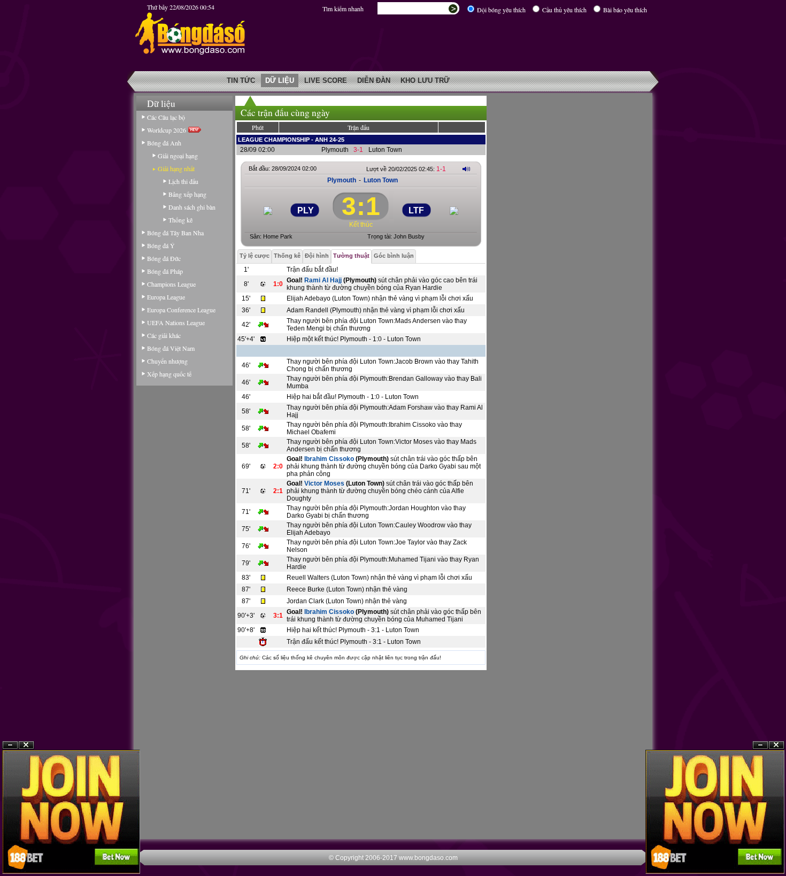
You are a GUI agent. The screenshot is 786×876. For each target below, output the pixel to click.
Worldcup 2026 (167, 130)
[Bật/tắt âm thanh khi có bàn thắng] (466, 168)
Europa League (166, 297)
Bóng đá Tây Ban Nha (175, 232)
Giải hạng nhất (176, 168)
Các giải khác (164, 335)
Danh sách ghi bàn (191, 207)
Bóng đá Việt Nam (171, 348)
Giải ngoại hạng (178, 155)
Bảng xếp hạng (187, 194)
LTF (416, 210)
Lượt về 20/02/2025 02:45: (406, 169)
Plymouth (335, 149)
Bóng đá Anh (164, 143)
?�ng (776, 745)
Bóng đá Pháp (165, 271)
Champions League (171, 284)
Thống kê (180, 220)
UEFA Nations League (176, 322)
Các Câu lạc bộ (166, 117)
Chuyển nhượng (167, 361)
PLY (305, 210)
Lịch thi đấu (183, 181)
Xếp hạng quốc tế (169, 374)
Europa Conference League (181, 309)
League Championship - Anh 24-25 (291, 139)
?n (760, 745)
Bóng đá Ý (161, 245)
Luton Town (385, 149)
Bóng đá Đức (164, 258)
